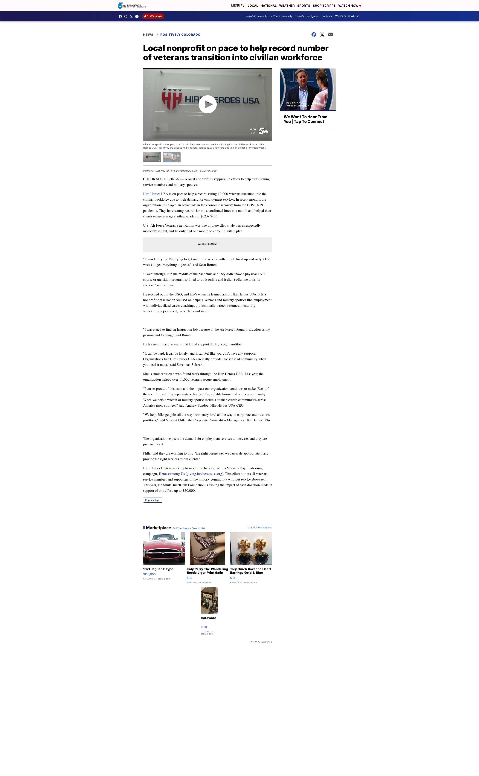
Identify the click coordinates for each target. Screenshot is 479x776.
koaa (132, 16)
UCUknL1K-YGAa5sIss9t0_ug (138, 16)
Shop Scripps (324, 5)
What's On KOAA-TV (347, 16)
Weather (287, 5)
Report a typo (152, 500)
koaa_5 (126, 16)
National (269, 5)
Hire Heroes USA (155, 193)
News (148, 34)
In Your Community (281, 16)
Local (253, 5)
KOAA (121, 16)
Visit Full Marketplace (260, 527)
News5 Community (256, 16)
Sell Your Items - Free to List (189, 528)
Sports (303, 5)
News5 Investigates (307, 16)
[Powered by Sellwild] (266, 642)
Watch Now (348, 5)
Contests (327, 16)
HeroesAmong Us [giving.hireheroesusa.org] (191, 473)
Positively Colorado (180, 34)
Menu (236, 5)
